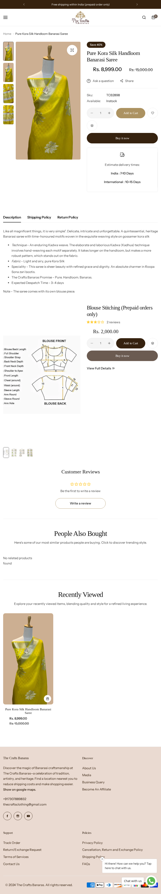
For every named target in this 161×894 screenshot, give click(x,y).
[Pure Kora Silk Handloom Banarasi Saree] (28, 658)
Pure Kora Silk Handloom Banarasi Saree (28, 711)
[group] (48, 101)
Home (7, 34)
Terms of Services (16, 857)
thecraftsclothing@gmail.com (25, 804)
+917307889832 (14, 799)
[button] (24, 4)
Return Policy (67, 217)
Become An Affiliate (96, 789)
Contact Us (11, 864)
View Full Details (99, 368)
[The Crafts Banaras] (80, 17)
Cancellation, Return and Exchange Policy (112, 850)
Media (86, 775)
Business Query (93, 782)
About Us (89, 768)
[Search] (144, 17)
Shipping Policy (39, 217)
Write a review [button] (80, 503)
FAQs (86, 864)
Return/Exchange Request (22, 850)
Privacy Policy (92, 843)
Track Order (11, 843)
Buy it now (122, 138)
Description (12, 217)
